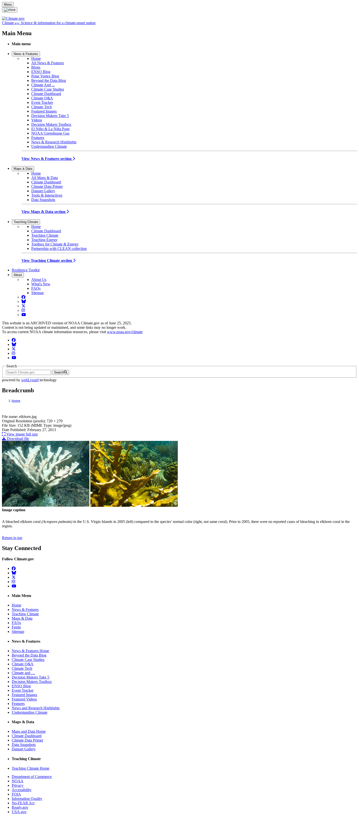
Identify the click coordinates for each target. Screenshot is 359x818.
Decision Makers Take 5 (50, 116)
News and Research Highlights (36, 708)
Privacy (17, 785)
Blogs (35, 67)
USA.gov (19, 812)
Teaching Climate (26, 222)
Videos (36, 120)
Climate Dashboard (46, 94)
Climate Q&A (42, 98)
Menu (8, 4)
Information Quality (27, 799)
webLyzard (30, 380)
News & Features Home (30, 651)
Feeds (16, 627)
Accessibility (22, 790)
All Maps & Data (44, 178)
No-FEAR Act (23, 803)
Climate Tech (41, 107)
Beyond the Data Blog (48, 80)
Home (36, 58)
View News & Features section (47, 159)
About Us (38, 279)
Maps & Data (23, 168)
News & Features (26, 54)
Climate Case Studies (47, 89)
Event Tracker (42, 102)
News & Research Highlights (53, 142)
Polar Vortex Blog (45, 76)
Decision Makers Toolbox (51, 124)
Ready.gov (20, 807)
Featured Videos (24, 699)
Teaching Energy (44, 240)
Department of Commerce (32, 777)
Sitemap (37, 293)
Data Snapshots (43, 200)
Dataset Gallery (43, 191)
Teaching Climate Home (30, 768)
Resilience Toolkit (26, 270)
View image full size (21, 434)
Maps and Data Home (29, 731)
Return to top (12, 538)
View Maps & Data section (43, 212)
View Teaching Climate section (47, 260)
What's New (40, 284)
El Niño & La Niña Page (50, 129)
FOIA (16, 794)
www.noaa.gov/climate (125, 332)
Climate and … (23, 673)
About (18, 275)
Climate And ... (43, 85)
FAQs (36, 288)
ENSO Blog (40, 72)
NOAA (17, 781)
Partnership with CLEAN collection (59, 248)
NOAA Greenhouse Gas (50, 133)
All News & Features (47, 63)
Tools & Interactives (46, 195)
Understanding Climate (49, 146)
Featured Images (44, 111)
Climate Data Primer (47, 186)
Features (37, 138)
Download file (17, 438)
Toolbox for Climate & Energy (55, 244)
